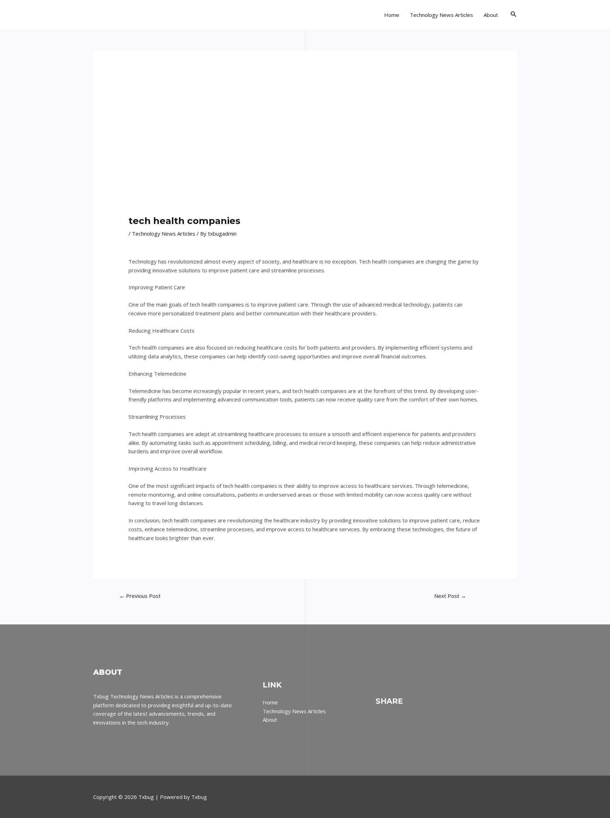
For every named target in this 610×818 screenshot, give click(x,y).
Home (391, 14)
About (491, 14)
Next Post (450, 595)
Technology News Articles (441, 14)
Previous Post (140, 595)
